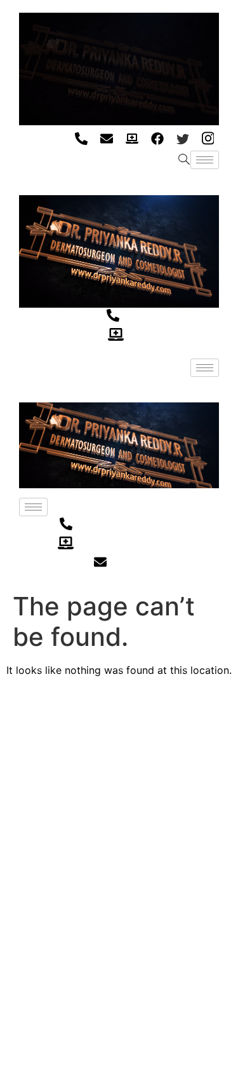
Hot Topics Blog (45, 843)
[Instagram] (208, 137)
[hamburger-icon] (204, 160)
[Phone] (81, 137)
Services (29, 802)
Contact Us (36, 863)
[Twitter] (182, 137)
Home (23, 760)
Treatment (34, 822)
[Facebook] (157, 137)
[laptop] (132, 137)
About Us (30, 781)
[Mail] (106, 137)
